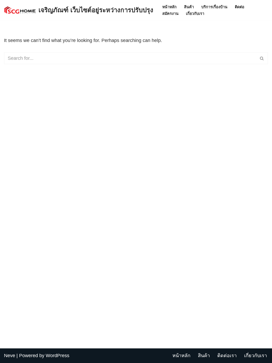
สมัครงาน (170, 13)
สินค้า (189, 7)
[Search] (262, 58)
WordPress (57, 355)
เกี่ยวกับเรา (195, 13)
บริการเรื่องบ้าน (214, 7)
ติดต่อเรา (227, 355)
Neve (9, 355)
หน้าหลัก (169, 7)
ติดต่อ (239, 7)
